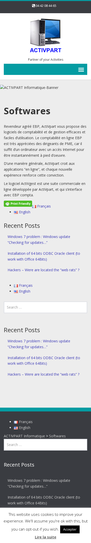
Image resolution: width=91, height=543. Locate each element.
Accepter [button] (70, 529)
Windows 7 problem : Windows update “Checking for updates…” (39, 239)
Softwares (57, 436)
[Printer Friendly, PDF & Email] (18, 203)
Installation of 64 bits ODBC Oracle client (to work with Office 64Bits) (44, 256)
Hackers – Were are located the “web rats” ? (43, 269)
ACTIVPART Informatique (24, 436)
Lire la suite (45, 536)
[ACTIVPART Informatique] (45, 36)
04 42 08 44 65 (46, 5)
